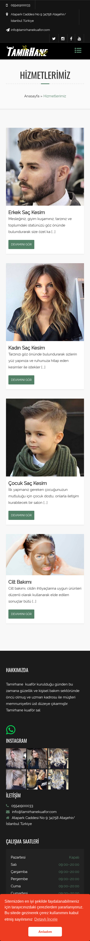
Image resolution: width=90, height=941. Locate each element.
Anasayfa (32, 96)
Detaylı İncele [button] (46, 919)
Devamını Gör (21, 244)
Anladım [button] (45, 932)
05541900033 (20, 5)
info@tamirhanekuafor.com (30, 30)
